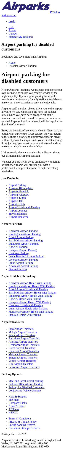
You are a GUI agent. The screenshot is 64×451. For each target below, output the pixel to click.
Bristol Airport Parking (21, 237)
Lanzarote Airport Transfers (24, 367)
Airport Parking (17, 185)
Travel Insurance (18, 213)
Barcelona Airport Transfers (24, 338)
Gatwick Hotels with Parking (25, 298)
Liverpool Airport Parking (23, 259)
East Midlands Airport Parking (26, 240)
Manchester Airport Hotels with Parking (31, 311)
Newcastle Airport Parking (23, 265)
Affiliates (14, 409)
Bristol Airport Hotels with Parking (28, 289)
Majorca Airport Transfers (23, 354)
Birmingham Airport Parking (25, 234)
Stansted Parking (18, 269)
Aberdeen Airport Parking (23, 230)
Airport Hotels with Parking (24, 207)
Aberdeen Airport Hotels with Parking (30, 282)
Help (11, 27)
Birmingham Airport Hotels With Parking (32, 286)
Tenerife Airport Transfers (23, 357)
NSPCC (13, 412)
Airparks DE (16, 200)
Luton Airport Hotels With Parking (28, 308)
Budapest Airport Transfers (24, 351)
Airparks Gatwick (19, 191)
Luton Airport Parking (21, 262)
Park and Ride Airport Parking (26, 384)
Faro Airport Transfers (21, 328)
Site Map (14, 399)
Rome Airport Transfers (22, 347)
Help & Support (17, 396)
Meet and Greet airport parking (26, 380)
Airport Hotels (17, 204)
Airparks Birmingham (21, 188)
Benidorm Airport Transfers (24, 344)
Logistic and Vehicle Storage (25, 390)
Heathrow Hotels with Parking (26, 305)
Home (12, 62)
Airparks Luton (17, 197)
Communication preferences (24, 428)
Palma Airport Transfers (22, 335)
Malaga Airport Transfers (23, 332)
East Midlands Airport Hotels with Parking (32, 292)
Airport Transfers (18, 216)
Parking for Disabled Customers (26, 387)
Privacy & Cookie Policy (23, 421)
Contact (13, 33)
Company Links (18, 402)
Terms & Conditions (20, 418)
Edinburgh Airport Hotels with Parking (30, 295)
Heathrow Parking (19, 253)
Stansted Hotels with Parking (25, 314)
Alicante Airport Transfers (23, 341)
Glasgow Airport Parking (23, 250)
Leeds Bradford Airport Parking (26, 256)
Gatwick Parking (18, 246)
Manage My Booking (21, 36)
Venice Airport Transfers (22, 360)
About (12, 30)
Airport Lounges (18, 210)
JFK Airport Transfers (21, 363)
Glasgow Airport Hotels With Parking (30, 302)
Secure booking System (22, 424)
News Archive (17, 406)
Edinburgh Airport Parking (24, 243)
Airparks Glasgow (19, 194)
